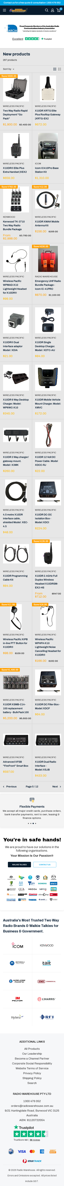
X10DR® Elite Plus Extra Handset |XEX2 (15, 170)
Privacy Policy (32, 1073)
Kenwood (9, 217)
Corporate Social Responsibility (32, 1063)
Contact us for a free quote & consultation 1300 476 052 (32, 2)
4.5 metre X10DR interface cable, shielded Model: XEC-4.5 (15, 520)
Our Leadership (32, 1053)
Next (55, 786)
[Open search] (46, 10)
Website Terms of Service (32, 1068)
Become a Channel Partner (32, 1058)
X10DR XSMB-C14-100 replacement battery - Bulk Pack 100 (16, 708)
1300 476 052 (32, 1101)
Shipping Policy (32, 1078)
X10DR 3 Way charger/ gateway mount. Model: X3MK (16, 461)
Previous (11, 786)
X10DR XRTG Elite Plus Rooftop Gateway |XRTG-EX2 (47, 114)
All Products (32, 1048)
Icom (38, 163)
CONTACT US (44, 865)
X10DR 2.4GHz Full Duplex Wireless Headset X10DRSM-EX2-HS (46, 581)
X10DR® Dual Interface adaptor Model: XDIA (12, 346)
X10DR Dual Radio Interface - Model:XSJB (45, 765)
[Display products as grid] (54, 69)
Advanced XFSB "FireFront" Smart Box (15, 763)
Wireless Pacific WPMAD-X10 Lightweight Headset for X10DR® (15, 287)
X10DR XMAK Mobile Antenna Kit (47, 223)
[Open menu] (4, 10)
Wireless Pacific (13, 106)
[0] (58, 10)
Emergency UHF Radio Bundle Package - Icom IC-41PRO (48, 285)
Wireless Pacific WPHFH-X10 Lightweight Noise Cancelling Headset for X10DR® (48, 647)
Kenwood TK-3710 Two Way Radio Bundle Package (14, 225)
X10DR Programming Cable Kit (15, 577)
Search (32, 1083)
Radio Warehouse (46, 276)
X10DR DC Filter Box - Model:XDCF (47, 706)
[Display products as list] (59, 69)
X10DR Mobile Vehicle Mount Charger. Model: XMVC (48, 403)
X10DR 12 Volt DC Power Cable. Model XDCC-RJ (46, 461)
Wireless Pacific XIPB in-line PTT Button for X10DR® (15, 643)
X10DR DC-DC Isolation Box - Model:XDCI (43, 518)
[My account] (52, 10)
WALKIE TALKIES (19, 865)
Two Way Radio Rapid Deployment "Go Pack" (15, 114)
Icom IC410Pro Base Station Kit (47, 170)
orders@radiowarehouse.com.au (32, 1105)
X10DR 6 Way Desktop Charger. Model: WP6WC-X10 (16, 403)
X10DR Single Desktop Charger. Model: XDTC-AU (45, 346)
